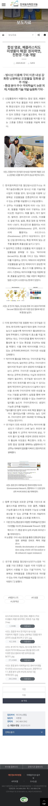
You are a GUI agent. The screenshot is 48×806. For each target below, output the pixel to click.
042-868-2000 (21, 788)
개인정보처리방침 (14, 775)
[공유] (38, 35)
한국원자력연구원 (24, 4)
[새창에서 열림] (24, 800)
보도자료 (12, 34)
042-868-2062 (21, 721)
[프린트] (45, 35)
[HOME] (3, 35)
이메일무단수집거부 (33, 776)
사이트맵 (14, 781)
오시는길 (33, 781)
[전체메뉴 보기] (3, 4)
